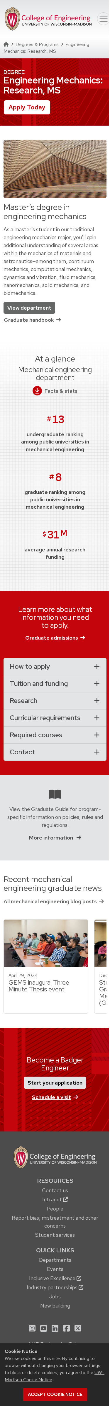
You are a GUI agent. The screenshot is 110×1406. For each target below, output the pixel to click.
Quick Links (55, 1250)
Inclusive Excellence (53, 1278)
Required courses (36, 734)
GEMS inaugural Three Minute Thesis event (39, 985)
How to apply (30, 666)
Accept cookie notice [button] (55, 1394)
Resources (55, 1181)
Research (23, 700)
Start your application (55, 1082)
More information (51, 837)
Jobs (55, 1296)
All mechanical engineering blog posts (50, 901)
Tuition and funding (39, 683)
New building (55, 1305)
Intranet (52, 1199)
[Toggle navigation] (103, 18)
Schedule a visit (51, 1097)
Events (55, 1269)
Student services (55, 1234)
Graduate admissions (51, 637)
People (55, 1208)
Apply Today (27, 107)
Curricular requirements (45, 717)
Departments (55, 1259)
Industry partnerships (53, 1287)
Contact (22, 752)
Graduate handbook (29, 319)
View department (29, 307)
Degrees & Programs (37, 44)
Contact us (55, 1190)
